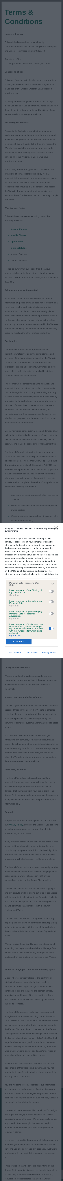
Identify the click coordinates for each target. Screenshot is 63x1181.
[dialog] (31, 590)
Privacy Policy (49, 652)
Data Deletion (14, 652)
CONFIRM (19, 641)
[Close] (57, 529)
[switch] (51, 591)
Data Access (31, 652)
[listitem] (31, 584)
